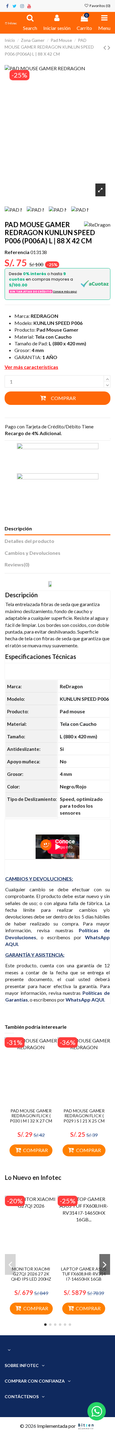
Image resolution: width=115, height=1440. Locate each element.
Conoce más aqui (65, 291)
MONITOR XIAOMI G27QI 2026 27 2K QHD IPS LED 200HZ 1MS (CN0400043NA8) (31, 1276)
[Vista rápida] (36, 1103)
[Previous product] (105, 47)
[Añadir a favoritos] (26, 1103)
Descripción (18, 528)
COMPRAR (63, 398)
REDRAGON (44, 316)
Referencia (17, 252)
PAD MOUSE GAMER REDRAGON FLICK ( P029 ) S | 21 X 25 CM (84, 1116)
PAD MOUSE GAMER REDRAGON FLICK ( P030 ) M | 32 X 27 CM (31, 1116)
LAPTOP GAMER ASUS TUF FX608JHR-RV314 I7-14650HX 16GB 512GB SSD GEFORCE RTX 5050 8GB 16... (83, 1279)
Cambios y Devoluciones (32, 553)
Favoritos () (99, 5)
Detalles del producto (29, 541)
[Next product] (109, 47)
